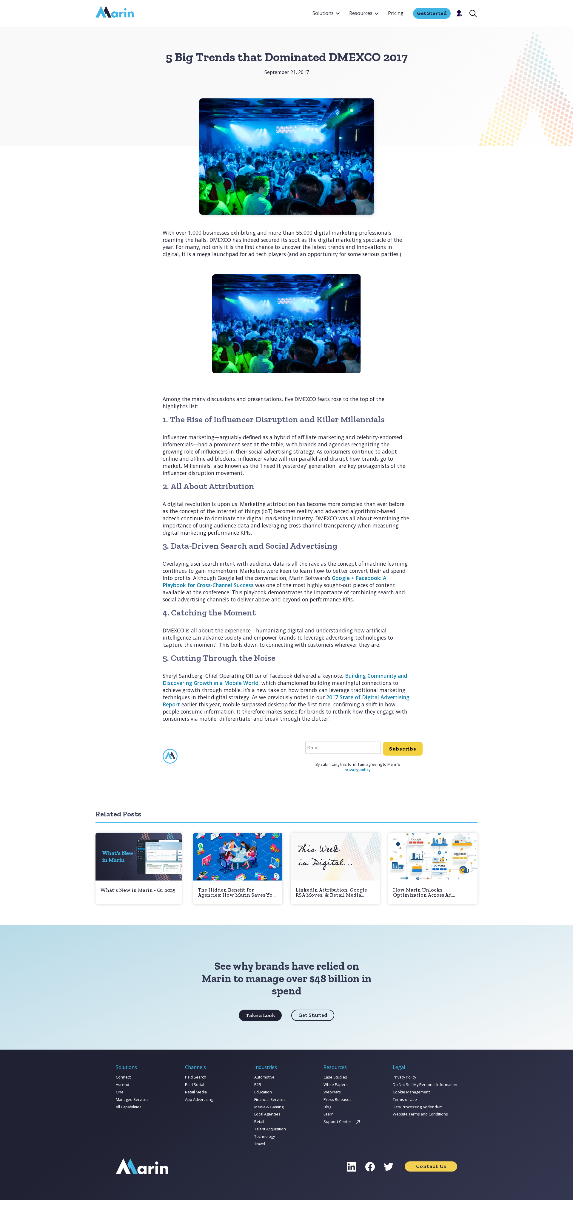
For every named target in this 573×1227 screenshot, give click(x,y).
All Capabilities (128, 1107)
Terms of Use (405, 1099)
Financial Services (270, 1099)
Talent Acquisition (270, 1129)
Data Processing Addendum (418, 1107)
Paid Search (195, 1077)
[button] (326, 13)
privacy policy (357, 769)
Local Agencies (267, 1114)
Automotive (264, 1077)
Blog (327, 1107)
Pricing (395, 13)
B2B (257, 1084)
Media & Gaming (269, 1107)
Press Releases (338, 1099)
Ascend (122, 1084)
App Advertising (199, 1099)
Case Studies (335, 1077)
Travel (259, 1143)
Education (263, 1092)
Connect (123, 1077)
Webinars (332, 1092)
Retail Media (196, 1092)
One (120, 1092)
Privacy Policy (404, 1077)
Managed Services (132, 1099)
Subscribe (402, 749)
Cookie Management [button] (411, 1092)
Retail (259, 1121)
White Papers (336, 1084)
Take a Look (260, 1015)
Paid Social (194, 1084)
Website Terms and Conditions (420, 1114)
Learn (329, 1114)
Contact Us (431, 1166)
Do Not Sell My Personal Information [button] (425, 1084)
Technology (264, 1136)
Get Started (312, 1015)
